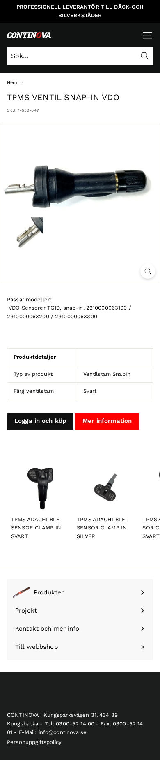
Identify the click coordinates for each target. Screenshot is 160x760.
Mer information (107, 420)
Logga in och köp (40, 420)
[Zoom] (147, 271)
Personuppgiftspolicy (34, 742)
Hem (12, 82)
